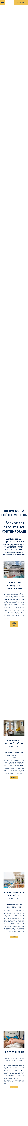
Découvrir (14, 777)
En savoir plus (14, 624)
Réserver (20, 2)
